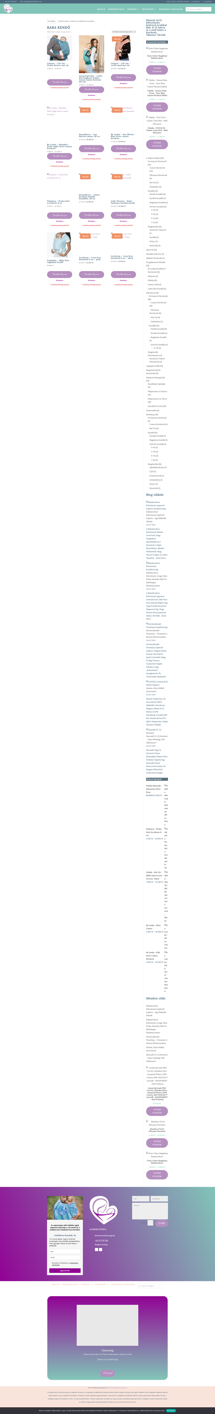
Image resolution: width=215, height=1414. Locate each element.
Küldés (161, 1223)
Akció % (101, 9)
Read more (161, 558)
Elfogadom (171, 1410)
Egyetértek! (65, 1271)
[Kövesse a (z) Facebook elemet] (96, 1249)
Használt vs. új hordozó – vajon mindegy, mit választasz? (157, 739)
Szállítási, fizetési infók (178, 1)
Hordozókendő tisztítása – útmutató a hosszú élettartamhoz (156, 633)
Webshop (132, 9)
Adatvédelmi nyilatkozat (119, 1388)
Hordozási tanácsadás (171, 9)
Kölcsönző (148, 9)
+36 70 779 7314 (11, 1)
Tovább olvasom (60, 82)
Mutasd (107, 1373)
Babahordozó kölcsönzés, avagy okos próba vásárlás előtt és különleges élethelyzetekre (156, 579)
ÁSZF (109, 1388)
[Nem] (212, 1411)
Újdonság (107, 1350)
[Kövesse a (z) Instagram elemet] (100, 1249)
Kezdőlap (51, 21)
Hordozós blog (116, 9)
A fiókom (195, 1)
